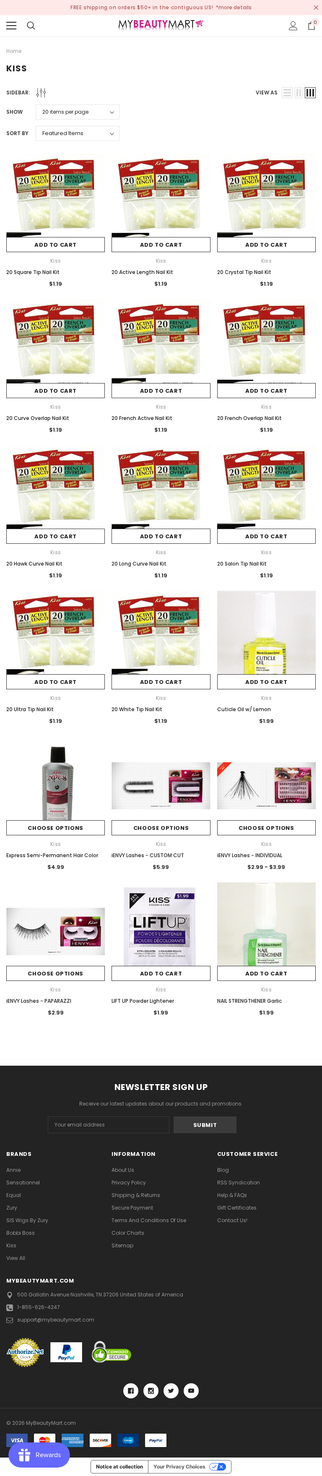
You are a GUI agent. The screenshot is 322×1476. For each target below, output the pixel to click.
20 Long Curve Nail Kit (139, 563)
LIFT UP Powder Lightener (143, 1000)
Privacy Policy (129, 1182)
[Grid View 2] (299, 92)
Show (14, 111)
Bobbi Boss (20, 1232)
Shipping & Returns (136, 1195)
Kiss (11, 1245)
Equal (13, 1195)
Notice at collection (119, 1466)
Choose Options (55, 828)
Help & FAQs (232, 1195)
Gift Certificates (237, 1207)
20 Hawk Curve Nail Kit (34, 563)
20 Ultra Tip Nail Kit (30, 709)
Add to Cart (55, 245)
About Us (123, 1169)
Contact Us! (232, 1220)
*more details (234, 7)
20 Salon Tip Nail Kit (242, 563)
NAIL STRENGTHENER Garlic (249, 1000)
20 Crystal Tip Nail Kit (244, 272)
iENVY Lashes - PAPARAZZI (38, 1000)
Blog (223, 1169)
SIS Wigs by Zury (27, 1220)
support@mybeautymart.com (55, 1319)
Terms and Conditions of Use (149, 1220)
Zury (11, 1207)
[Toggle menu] (11, 26)
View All (15, 1258)
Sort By (17, 133)
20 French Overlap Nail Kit (249, 418)
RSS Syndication (238, 1182)
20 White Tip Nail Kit (137, 709)
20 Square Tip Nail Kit (33, 272)
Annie (13, 1169)
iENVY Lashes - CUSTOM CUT (148, 855)
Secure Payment (132, 1207)
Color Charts (128, 1232)
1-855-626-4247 (38, 1307)
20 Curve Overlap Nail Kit (37, 418)
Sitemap (122, 1245)
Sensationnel (23, 1182)
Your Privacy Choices (179, 1466)
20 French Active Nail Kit (142, 418)
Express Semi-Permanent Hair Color (52, 855)
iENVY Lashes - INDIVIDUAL (249, 855)
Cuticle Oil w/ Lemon (244, 709)
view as (267, 92)
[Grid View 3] (310, 92)
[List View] (287, 92)
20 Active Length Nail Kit (142, 272)
